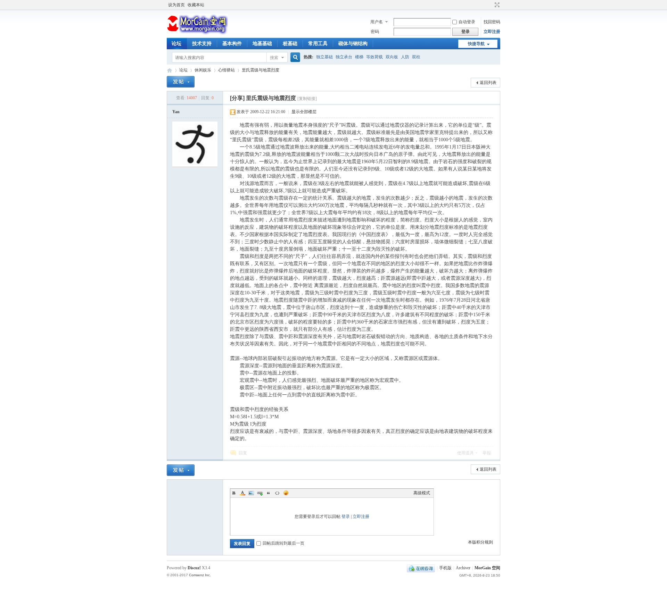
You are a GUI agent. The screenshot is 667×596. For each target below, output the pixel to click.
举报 (487, 453)
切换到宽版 (496, 5)
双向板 (392, 56)
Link (259, 492)
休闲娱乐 (203, 70)
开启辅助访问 (490, 5)
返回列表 (488, 82)
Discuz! (194, 567)
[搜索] (294, 57)
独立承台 (344, 56)
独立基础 (324, 56)
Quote (268, 492)
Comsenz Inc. (200, 575)
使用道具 (465, 453)
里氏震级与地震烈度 (260, 70)
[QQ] (421, 567)
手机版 (445, 567)
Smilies (285, 492)
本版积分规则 (480, 542)
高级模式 (421, 492)
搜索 (274, 57)
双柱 (416, 56)
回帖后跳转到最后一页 (283, 543)
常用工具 (318, 43)
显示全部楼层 (303, 111)
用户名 (376, 21)
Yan (176, 111)
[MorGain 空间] (197, 33)
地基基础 (262, 43)
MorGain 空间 (169, 70)
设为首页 (176, 4)
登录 (345, 516)
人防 (405, 56)
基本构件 (232, 43)
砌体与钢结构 (353, 43)
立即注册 (492, 31)
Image (251, 492)
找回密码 (492, 21)
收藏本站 (196, 4)
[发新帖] (181, 81)
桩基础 (290, 43)
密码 (375, 31)
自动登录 (467, 21)
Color (242, 492)
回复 (243, 453)
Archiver (463, 567)
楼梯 (359, 56)
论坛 (176, 43)
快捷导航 (476, 43)
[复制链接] (307, 98)
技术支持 (202, 43)
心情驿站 (226, 70)
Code (277, 492)
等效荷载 (374, 56)
